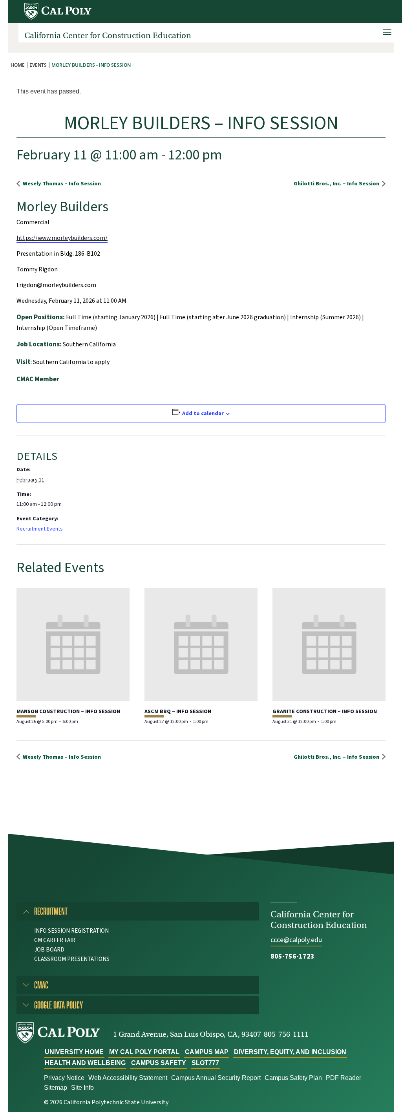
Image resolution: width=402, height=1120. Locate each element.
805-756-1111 (286, 1034)
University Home (74, 1052)
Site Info (82, 1087)
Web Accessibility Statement (127, 1077)
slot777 (205, 1063)
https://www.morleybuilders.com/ (62, 238)
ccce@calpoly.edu (296, 940)
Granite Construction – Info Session (324, 712)
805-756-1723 (292, 956)
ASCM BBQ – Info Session (177, 712)
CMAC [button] (41, 984)
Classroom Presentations (72, 959)
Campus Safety (158, 1063)
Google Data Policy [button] (58, 1004)
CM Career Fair (54, 940)
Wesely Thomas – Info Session (61, 183)
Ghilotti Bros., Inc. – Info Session (337, 183)
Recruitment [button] (51, 911)
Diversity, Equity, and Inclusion (290, 1052)
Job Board (49, 950)
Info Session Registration (71, 931)
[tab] (137, 911)
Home (18, 65)
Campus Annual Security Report (216, 1077)
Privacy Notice (64, 1077)
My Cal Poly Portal (144, 1052)
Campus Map (206, 1052)
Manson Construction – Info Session (68, 712)
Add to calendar (203, 413)
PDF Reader (343, 1077)
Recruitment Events (39, 529)
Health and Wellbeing (85, 1063)
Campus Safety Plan (293, 1077)
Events (38, 65)
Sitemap (55, 1087)
